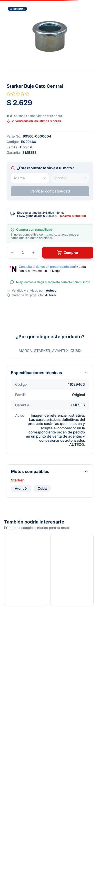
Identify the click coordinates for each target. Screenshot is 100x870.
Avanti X (21, 488)
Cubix (42, 488)
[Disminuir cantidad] (12, 252)
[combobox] (30, 178)
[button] (50, 38)
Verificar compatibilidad (50, 191)
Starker (17, 480)
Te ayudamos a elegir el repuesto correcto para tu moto (53, 282)
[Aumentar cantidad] (33, 252)
